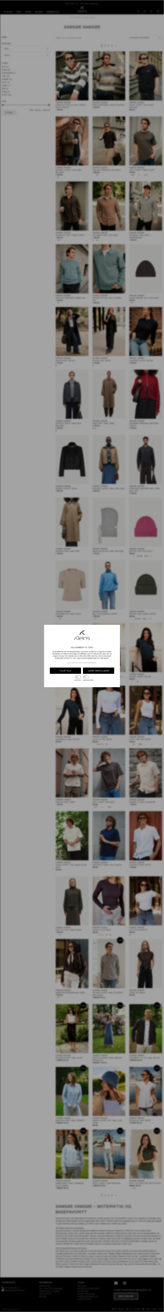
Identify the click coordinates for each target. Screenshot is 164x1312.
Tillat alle (65, 670)
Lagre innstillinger (98, 670)
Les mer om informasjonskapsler (82, 662)
